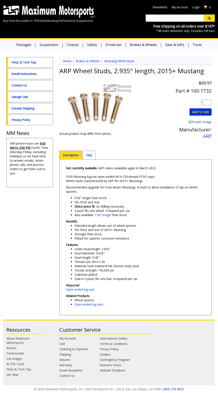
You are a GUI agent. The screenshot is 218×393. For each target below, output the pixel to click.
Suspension (49, 44)
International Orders (114, 338)
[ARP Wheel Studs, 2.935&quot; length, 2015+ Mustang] (95, 107)
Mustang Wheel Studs (119, 61)
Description (71, 155)
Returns (64, 360)
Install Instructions (24, 74)
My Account (180, 7)
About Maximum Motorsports (17, 340)
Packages (23, 44)
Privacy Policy (20, 120)
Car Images (14, 359)
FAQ (89, 155)
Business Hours (110, 365)
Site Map (12, 375)
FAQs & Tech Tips (23, 62)
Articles (11, 348)
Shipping (65, 354)
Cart (62, 344)
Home (67, 61)
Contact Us (19, 85)
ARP (207, 136)
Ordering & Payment (73, 349)
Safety (92, 44)
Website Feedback (112, 370)
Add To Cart (200, 112)
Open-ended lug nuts (80, 289)
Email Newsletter (71, 370)
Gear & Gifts (174, 44)
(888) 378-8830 (173, 389)
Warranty (65, 365)
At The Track (15, 364)
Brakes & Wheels (143, 44)
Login (196, 7)
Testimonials (15, 353)
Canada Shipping (22, 108)
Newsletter (160, 7)
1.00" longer (103, 215)
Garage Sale (19, 97)
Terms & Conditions (114, 344)
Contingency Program (115, 360)
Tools (197, 44)
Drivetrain (113, 44)
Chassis (73, 44)
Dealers (105, 354)
